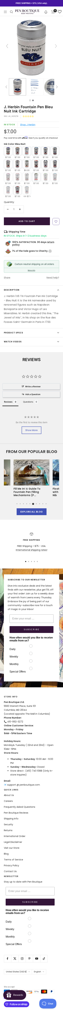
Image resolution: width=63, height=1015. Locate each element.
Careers (8, 801)
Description (11, 289)
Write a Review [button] (33, 386)
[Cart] (53, 12)
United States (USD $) (16, 971)
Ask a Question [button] (32, 394)
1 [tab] (17, 503)
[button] (46, 11)
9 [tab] (42, 503)
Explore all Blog (31, 511)
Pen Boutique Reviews (16, 812)
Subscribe (31, 629)
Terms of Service (13, 859)
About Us (9, 795)
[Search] (11, 11)
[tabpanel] (31, 479)
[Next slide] (56, 46)
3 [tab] (23, 503)
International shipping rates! (31, 550)
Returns (8, 830)
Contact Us (10, 871)
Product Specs (13, 332)
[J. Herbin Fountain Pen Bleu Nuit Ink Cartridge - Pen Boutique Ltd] (17, 87)
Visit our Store (11, 848)
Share (7, 277)
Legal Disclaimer (13, 842)
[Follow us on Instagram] (22, 958)
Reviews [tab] (8, 401)
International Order (14, 836)
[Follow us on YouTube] (36, 958)
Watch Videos (13, 341)
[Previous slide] (7, 46)
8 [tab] (39, 503)
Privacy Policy (11, 865)
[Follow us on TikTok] (43, 958)
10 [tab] (46, 503)
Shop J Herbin (27, 124)
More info (31, 270)
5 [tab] (30, 503)
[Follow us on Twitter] (14, 958)
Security (8, 824)
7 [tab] (36, 503)
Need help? (53, 277)
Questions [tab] (28, 401)
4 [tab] (26, 503)
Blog (6, 853)
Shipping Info (11, 818)
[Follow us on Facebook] (7, 958)
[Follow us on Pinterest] (29, 958)
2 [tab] (20, 503)
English (37, 971)
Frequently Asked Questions (19, 807)
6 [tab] (33, 503)
